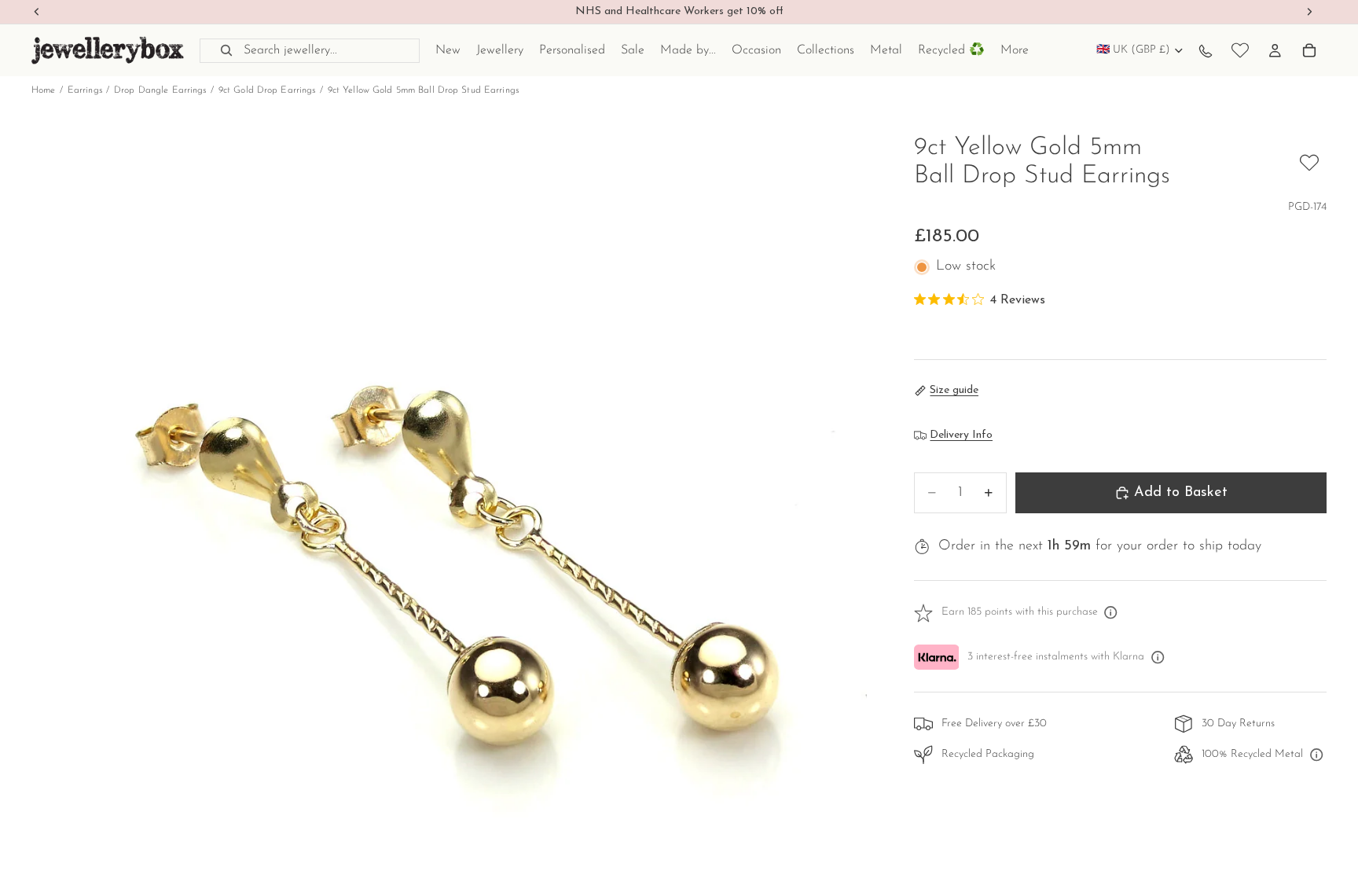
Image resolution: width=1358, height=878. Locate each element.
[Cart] (1309, 50)
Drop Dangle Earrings (160, 90)
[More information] (1111, 613)
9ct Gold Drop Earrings (267, 90)
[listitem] (1015, 50)
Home (43, 90)
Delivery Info (961, 435)
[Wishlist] (1240, 50)
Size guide (954, 390)
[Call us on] (1205, 50)
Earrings (85, 90)
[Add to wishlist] (1309, 162)
